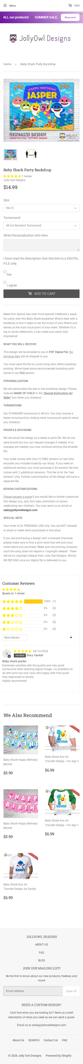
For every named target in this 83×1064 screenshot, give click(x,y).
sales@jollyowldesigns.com (20, 510)
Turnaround (11, 218)
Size (6, 200)
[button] (12, 176)
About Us (18, 1040)
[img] (23, 651)
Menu (12, 5)
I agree (11, 285)
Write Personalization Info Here (25, 235)
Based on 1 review (13, 593)
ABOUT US (41, 944)
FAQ (22, 373)
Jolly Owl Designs (30, 1055)
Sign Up (71, 991)
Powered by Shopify (58, 1055)
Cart (77, 5)
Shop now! (70, 17)
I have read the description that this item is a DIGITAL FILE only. (41, 261)
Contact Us (51, 1040)
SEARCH (33, 1040)
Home (7, 64)
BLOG (41, 960)
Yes (9, 274)
